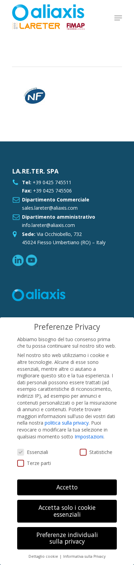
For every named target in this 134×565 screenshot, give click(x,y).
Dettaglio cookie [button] (44, 556)
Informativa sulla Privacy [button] (84, 556)
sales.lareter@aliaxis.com (50, 208)
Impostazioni (89, 436)
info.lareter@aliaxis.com (48, 225)
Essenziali (37, 452)
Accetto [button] (67, 487)
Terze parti (39, 463)
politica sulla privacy (67, 422)
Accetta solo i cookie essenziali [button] (67, 510)
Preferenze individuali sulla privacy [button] (67, 538)
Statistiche (100, 452)
